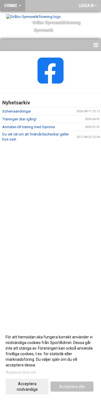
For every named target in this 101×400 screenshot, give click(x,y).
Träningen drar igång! (19, 119)
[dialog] (50, 363)
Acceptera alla (72, 386)
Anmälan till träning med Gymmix (28, 127)
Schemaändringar (16, 111)
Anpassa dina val (21, 372)
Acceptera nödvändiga (27, 387)
